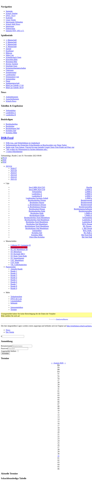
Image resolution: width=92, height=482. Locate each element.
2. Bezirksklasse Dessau (37, 207)
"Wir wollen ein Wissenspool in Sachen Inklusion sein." (27, 149)
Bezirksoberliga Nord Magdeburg (37, 218)
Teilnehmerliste (16, 297)
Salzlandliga (37, 231)
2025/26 (14, 171)
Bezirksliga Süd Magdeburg (37, 224)
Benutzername (6, 346)
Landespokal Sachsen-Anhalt (37, 198)
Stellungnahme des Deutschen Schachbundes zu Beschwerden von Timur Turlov (36, 145)
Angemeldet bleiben (8, 351)
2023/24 (9, 166)
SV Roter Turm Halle (19, 256)
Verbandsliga (37, 192)
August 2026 (58, 363)
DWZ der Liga (16, 299)
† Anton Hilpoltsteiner (14, 152)
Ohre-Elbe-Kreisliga (37, 237)
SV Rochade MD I (18, 254)
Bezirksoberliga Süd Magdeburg (37, 220)
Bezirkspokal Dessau (37, 209)
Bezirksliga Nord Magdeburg (37, 222)
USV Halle (15, 262)
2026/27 (14, 168)
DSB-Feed (7, 137)
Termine (14, 310)
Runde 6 (14, 282)
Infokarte (14, 303)
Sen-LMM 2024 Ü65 (37, 187)
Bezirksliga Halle (36, 213)
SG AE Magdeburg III (19, 250)
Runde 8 (14, 286)
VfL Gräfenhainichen (19, 265)
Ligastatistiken (16, 301)
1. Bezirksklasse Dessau (37, 205)
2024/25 (14, 173)
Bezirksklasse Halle (36, 215)
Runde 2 (14, 273)
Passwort (4, 348)
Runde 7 (14, 284)
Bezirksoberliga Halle (37, 211)
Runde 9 (14, 288)
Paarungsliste (11, 267)
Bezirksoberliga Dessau (37, 200)
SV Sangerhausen (17, 258)
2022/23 (14, 177)
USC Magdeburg (17, 260)
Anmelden (5, 353)
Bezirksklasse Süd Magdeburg (36, 228)
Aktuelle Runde (17, 269)
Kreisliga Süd (37, 233)
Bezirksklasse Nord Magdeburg (37, 226)
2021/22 (14, 179)
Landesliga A (37, 194)
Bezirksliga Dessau (37, 202)
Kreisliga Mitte (37, 235)
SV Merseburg (16, 252)
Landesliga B (37, 196)
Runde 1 (14, 271)
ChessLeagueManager (62, 319)
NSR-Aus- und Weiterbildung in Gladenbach (23, 143)
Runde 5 (14, 280)
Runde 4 (14, 278)
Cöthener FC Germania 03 (21, 245)
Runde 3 (14, 275)
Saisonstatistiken (17, 307)
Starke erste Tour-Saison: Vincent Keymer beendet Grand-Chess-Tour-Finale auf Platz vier (40, 147)
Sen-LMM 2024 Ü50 (37, 189)
